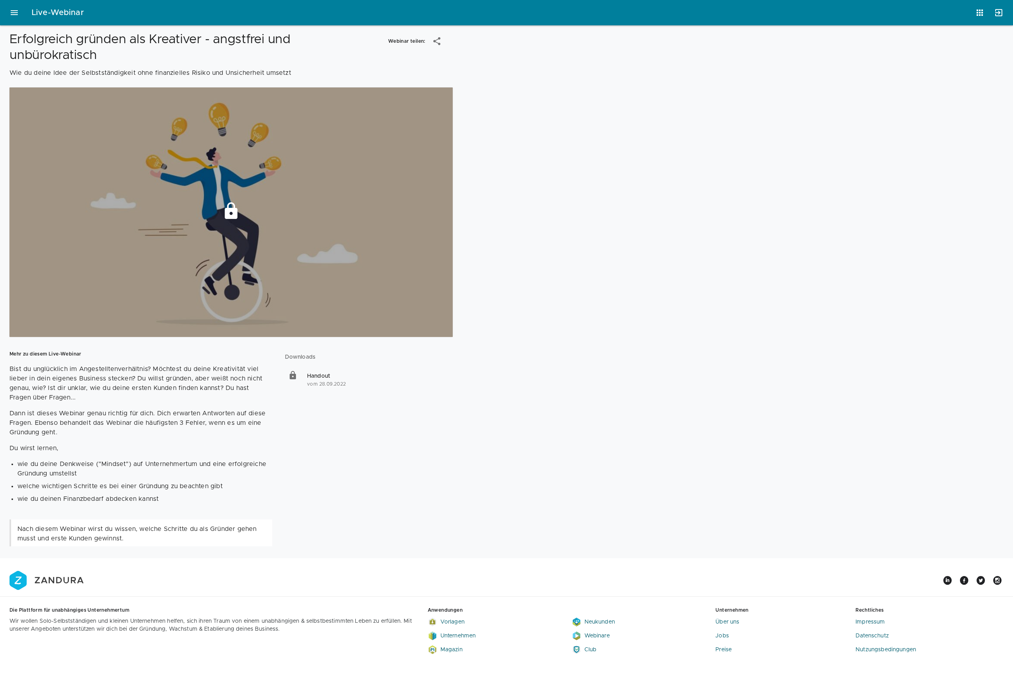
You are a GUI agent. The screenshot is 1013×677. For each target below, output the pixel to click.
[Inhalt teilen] (436, 41)
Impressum (870, 622)
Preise (723, 649)
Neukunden (599, 622)
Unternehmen (458, 636)
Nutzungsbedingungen (886, 649)
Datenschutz (872, 636)
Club (590, 649)
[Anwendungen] (979, 12)
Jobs (722, 636)
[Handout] (369, 380)
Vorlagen (452, 622)
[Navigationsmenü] (14, 12)
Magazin (451, 649)
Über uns (727, 622)
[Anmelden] (998, 12)
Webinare (597, 636)
